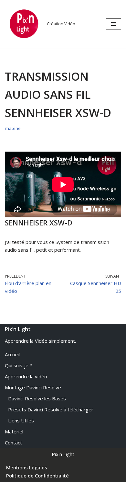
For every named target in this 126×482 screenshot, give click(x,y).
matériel (13, 128)
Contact (13, 442)
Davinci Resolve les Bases (37, 398)
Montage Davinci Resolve (33, 387)
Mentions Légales (26, 467)
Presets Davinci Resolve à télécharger (50, 409)
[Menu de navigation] (113, 23)
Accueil (12, 354)
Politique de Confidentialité (37, 475)
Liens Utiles (21, 420)
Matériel (14, 431)
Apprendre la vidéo (26, 376)
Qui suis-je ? (18, 365)
